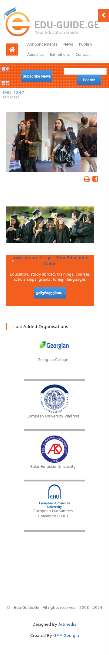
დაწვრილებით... (50, 293)
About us (35, 55)
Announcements (42, 44)
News (68, 44)
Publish (85, 44)
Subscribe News (37, 76)
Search (89, 79)
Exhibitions (60, 55)
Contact (83, 55)
